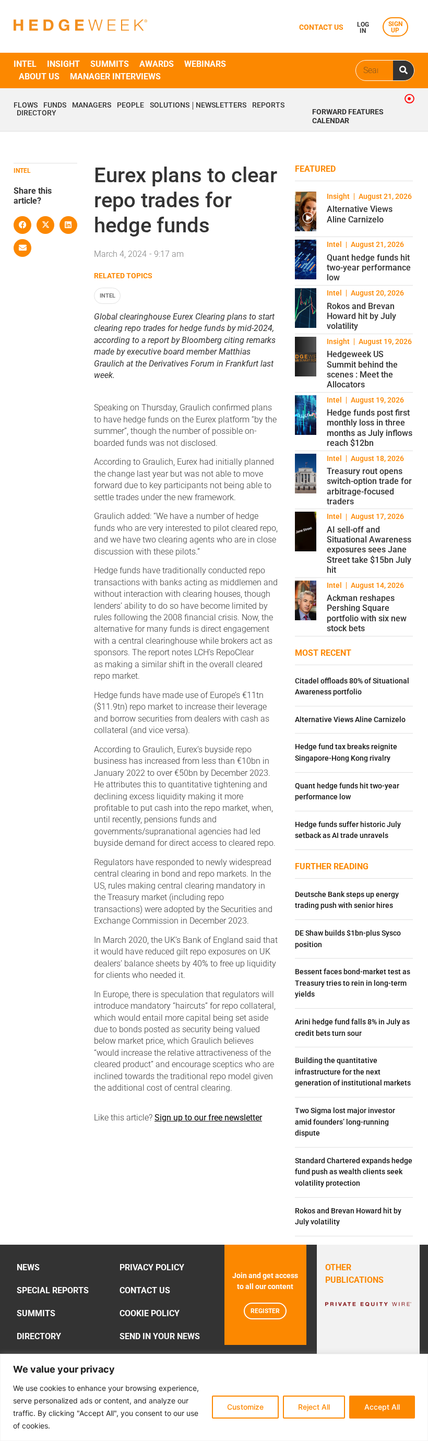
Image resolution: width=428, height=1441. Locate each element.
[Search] (403, 70)
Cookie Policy (150, 1313)
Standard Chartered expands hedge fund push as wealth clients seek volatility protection (353, 1172)
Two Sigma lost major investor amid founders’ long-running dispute (345, 1122)
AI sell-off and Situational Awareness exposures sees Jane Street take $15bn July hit (369, 550)
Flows (26, 105)
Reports (268, 105)
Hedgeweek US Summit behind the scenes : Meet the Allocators (362, 369)
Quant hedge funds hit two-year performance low (369, 267)
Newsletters (221, 105)
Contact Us (145, 1290)
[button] (22, 225)
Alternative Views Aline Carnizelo (360, 214)
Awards (156, 64)
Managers (91, 105)
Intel (25, 64)
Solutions (169, 105)
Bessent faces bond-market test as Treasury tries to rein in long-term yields (352, 983)
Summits (109, 64)
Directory (36, 113)
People (130, 105)
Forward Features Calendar (348, 116)
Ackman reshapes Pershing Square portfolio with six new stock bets (367, 613)
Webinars (205, 64)
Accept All (382, 1406)
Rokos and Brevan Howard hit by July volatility (361, 316)
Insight (63, 64)
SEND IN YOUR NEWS (160, 1336)
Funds (54, 105)
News (28, 1267)
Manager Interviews (115, 76)
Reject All (314, 1406)
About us (39, 76)
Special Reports (53, 1290)
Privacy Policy (152, 1267)
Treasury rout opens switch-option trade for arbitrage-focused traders (369, 486)
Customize (245, 1406)
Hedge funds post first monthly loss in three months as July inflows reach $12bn (369, 428)
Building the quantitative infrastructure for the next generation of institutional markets (353, 1072)
